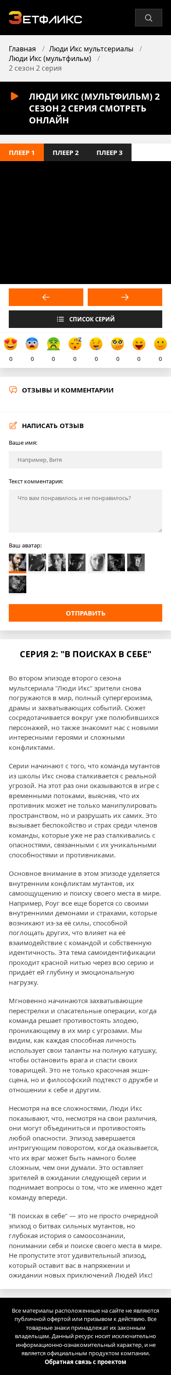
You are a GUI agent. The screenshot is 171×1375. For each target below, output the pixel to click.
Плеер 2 (66, 152)
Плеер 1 (22, 152)
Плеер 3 (109, 152)
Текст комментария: (36, 481)
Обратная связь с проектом (85, 1362)
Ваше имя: (23, 442)
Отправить (86, 612)
